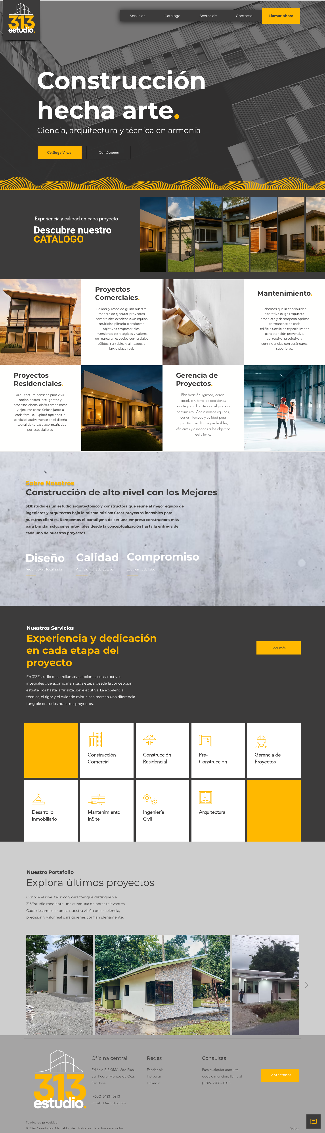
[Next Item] (306, 985)
